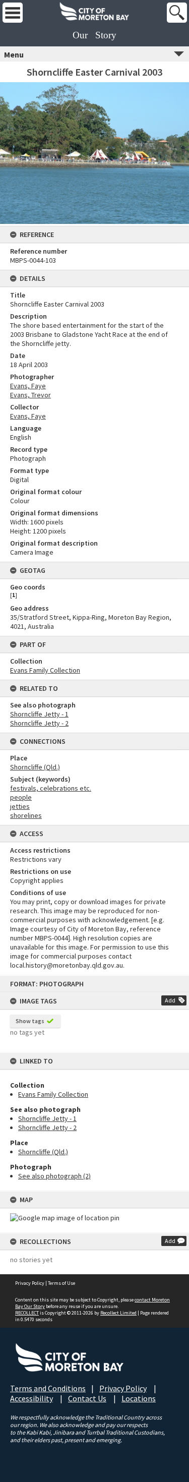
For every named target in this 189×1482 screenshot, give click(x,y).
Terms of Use (61, 1283)
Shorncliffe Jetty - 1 (47, 1118)
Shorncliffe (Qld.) (43, 1151)
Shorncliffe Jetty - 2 (47, 1127)
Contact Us (87, 1398)
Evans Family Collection (53, 1094)
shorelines (26, 815)
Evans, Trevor (30, 394)
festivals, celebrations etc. (50, 788)
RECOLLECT (27, 1313)
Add (170, 1000)
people (21, 797)
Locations (138, 1398)
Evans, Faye (28, 385)
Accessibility (31, 1398)
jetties (20, 806)
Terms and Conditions (48, 1388)
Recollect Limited (118, 1313)
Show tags (30, 1021)
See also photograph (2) (54, 1175)
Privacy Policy (29, 1283)
